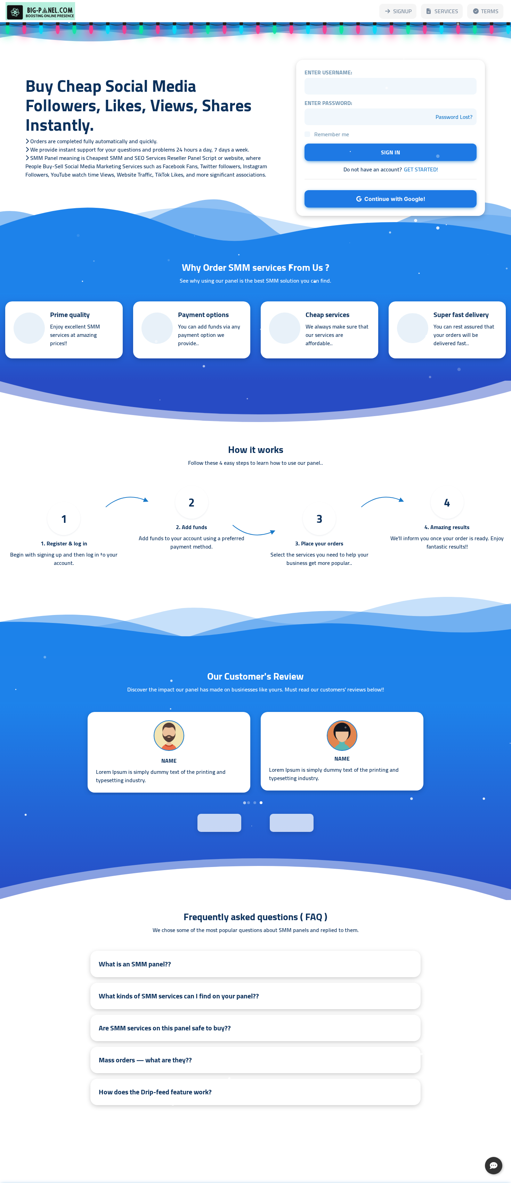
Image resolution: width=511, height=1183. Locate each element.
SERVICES (446, 11)
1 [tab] (248, 802)
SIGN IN (390, 152)
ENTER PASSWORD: (328, 103)
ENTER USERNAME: (328, 72)
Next (308, 822)
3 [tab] (261, 802)
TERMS (489, 11)
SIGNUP (402, 11)
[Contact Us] (493, 1165)
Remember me (331, 134)
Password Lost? (454, 117)
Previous (203, 822)
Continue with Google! (393, 198)
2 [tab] (254, 802)
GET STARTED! (421, 169)
